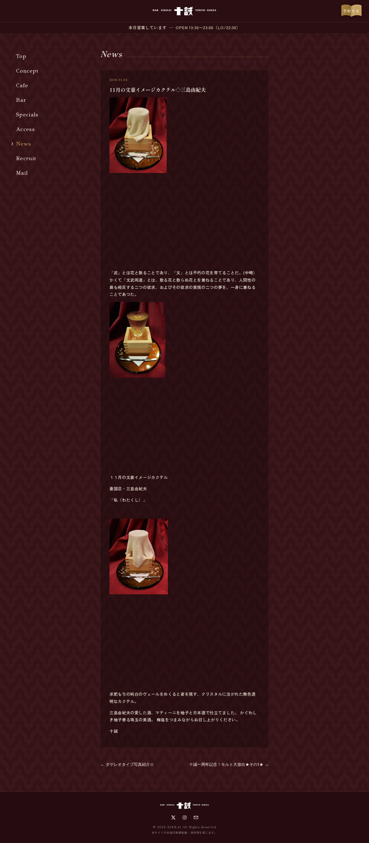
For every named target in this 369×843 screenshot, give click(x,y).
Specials (27, 114)
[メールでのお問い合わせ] (196, 817)
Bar (21, 100)
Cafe (22, 85)
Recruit (26, 158)
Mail (22, 172)
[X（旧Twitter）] (173, 817)
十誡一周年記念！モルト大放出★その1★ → (229, 764)
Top (21, 56)
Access (25, 129)
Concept (27, 70)
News (23, 143)
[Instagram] (184, 817)
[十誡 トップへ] (184, 11)
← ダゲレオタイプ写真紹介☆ (127, 764)
